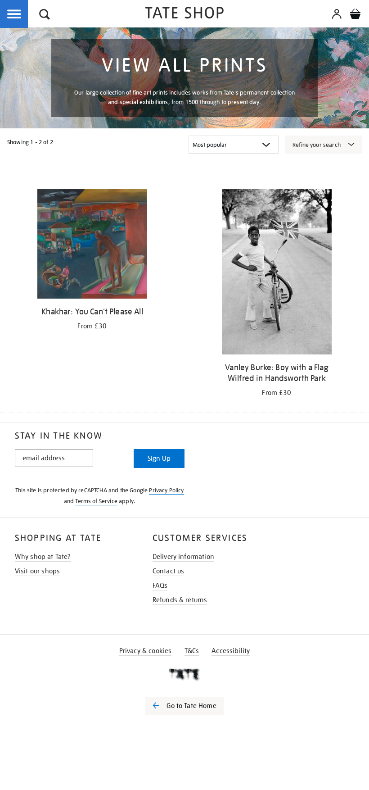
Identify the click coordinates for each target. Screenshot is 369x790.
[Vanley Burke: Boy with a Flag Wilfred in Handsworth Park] (276, 273)
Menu (14, 14)
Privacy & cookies (145, 650)
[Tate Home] (184, 674)
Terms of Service (96, 501)
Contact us (168, 571)
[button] (44, 15)
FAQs (160, 585)
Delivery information (183, 556)
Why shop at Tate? (43, 556)
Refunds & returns (180, 599)
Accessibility (231, 650)
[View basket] (355, 15)
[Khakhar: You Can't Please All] (92, 245)
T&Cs (191, 650)
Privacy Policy (166, 490)
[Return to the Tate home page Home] (185, 14)
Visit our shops (37, 571)
